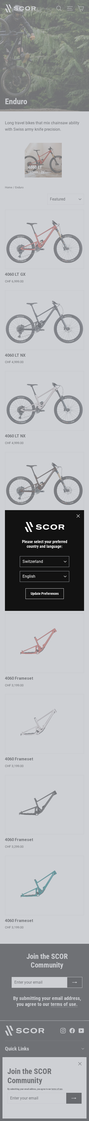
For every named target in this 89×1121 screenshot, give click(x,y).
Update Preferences (45, 594)
